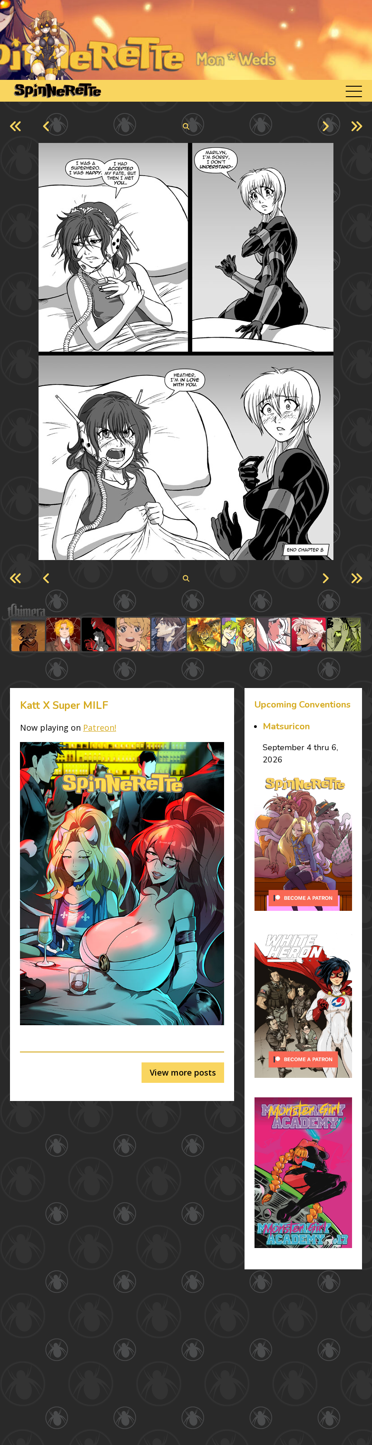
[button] (354, 91)
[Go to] (28, 634)
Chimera (181, 612)
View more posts (183, 1072)
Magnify (186, 126)
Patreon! (99, 727)
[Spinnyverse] (56, 91)
